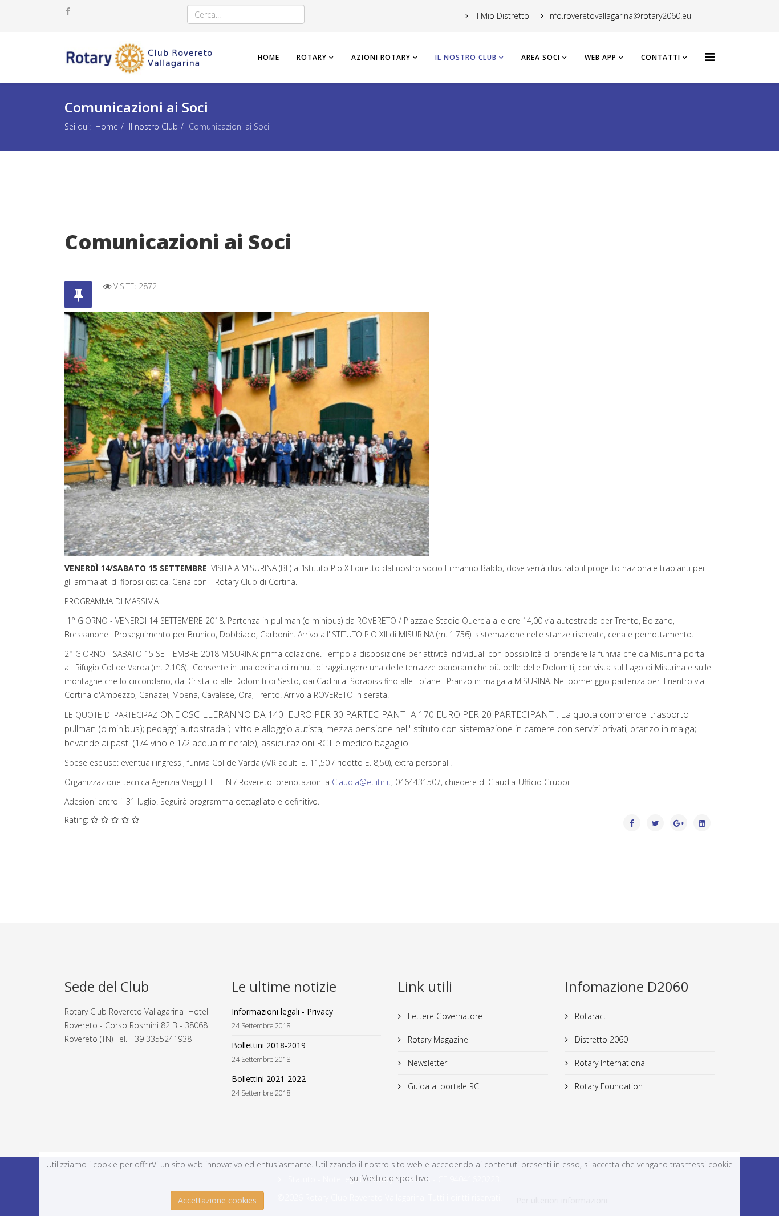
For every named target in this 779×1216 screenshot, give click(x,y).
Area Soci (540, 57)
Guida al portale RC (442, 1086)
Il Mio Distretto (501, 15)
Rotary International (610, 1062)
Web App (600, 57)
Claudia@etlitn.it (361, 782)
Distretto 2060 (600, 1039)
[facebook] (68, 11)
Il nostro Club (466, 57)
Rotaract (589, 1016)
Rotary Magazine (436, 1039)
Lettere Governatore (443, 1016)
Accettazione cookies (217, 1200)
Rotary (312, 57)
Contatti (660, 57)
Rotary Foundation (608, 1086)
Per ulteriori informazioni (561, 1200)
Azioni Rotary (381, 57)
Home (268, 57)
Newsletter (426, 1062)
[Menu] (710, 57)
